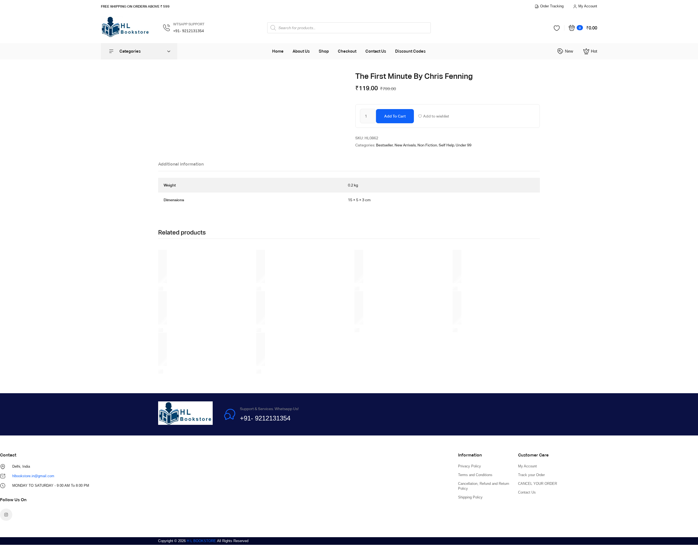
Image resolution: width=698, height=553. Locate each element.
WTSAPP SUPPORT (188, 24)
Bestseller (384, 145)
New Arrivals (405, 145)
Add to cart (395, 116)
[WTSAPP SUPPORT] (166, 28)
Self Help (446, 145)
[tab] (181, 165)
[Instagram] (6, 515)
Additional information (181, 164)
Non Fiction (427, 145)
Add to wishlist (436, 116)
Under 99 (463, 145)
